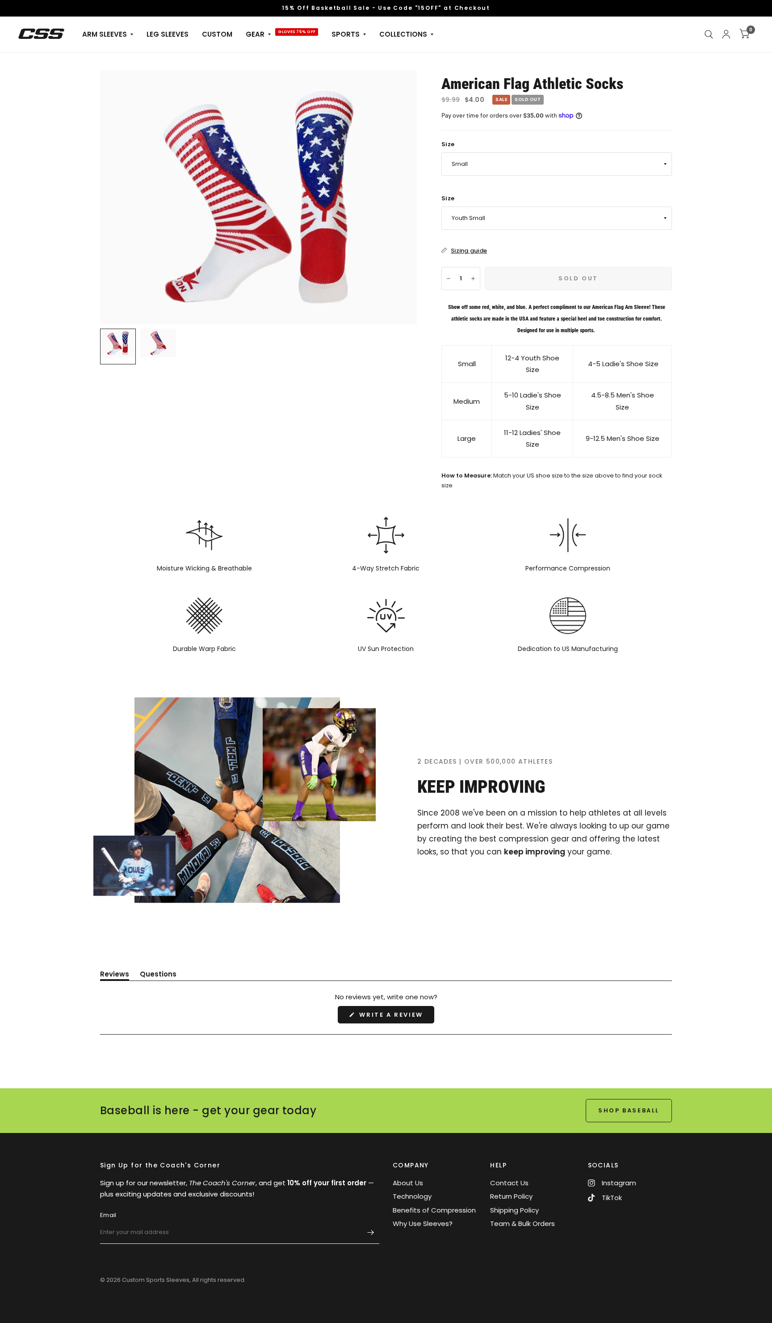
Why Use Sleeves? (423, 1223)
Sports (345, 34)
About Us (408, 1183)
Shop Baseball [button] (628, 1110)
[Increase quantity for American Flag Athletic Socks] (473, 278)
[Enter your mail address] (370, 1232)
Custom (217, 34)
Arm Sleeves (104, 34)
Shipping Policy (514, 1210)
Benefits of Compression (434, 1210)
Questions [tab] (158, 976)
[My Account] (726, 34)
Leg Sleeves (168, 34)
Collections (403, 34)
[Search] (708, 34)
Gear (255, 34)
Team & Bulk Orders (522, 1223)
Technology (412, 1196)
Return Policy (511, 1196)
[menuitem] (108, 34)
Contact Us (509, 1183)
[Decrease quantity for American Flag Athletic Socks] (448, 278)
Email (108, 1215)
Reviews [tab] (114, 976)
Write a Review (393, 1016)
